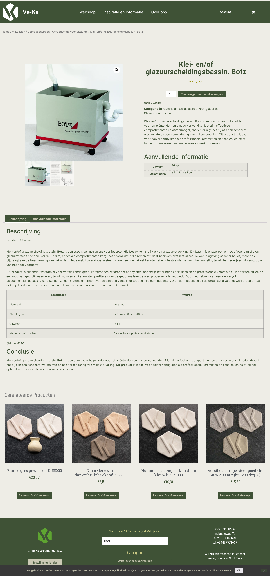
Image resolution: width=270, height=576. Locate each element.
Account (225, 12)
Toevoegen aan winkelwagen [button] (34, 495)
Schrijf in (135, 552)
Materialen (18, 31)
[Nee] (264, 570)
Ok (239, 570)
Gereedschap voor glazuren (70, 31)
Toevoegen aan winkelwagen (202, 94)
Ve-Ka (31, 12)
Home (6, 31)
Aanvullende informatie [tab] (49, 219)
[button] (90, 12)
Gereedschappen (39, 31)
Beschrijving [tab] (17, 219)
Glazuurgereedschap (158, 113)
